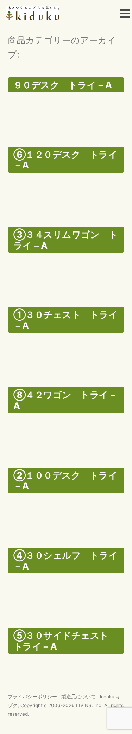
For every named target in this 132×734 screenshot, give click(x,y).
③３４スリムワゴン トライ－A (65, 240)
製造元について (78, 696)
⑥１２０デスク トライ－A (65, 160)
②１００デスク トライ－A (65, 481)
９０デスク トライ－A (62, 84)
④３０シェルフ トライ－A (65, 561)
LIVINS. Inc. (89, 705)
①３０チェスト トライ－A (65, 320)
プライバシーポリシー (32, 696)
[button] (125, 14)
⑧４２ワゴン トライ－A (65, 400)
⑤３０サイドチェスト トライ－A (65, 641)
